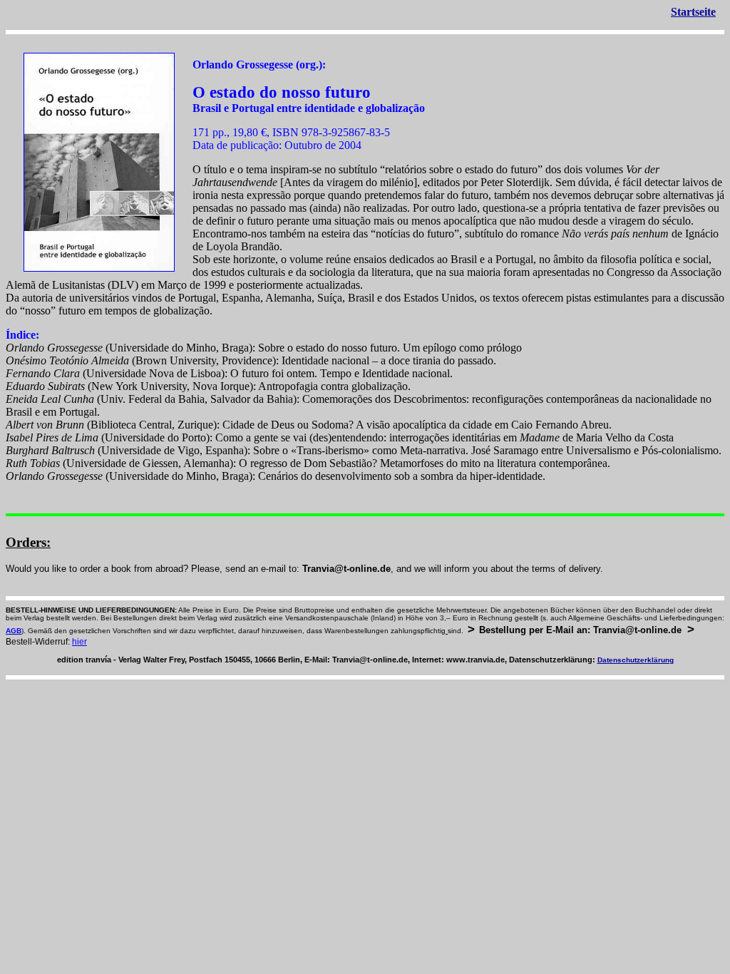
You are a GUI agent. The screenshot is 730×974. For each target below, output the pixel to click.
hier (79, 642)
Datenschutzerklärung (635, 660)
